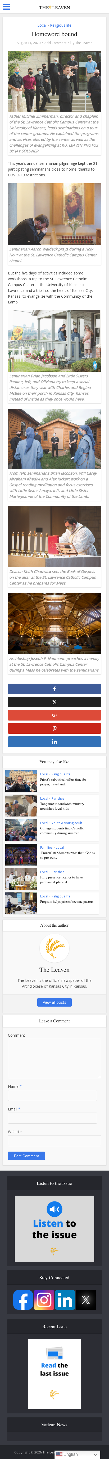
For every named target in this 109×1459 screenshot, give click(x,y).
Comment (16, 1035)
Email (14, 1109)
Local (42, 25)
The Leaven (83, 43)
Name (15, 1086)
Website (15, 1131)
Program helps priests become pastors (66, 901)
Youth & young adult (67, 823)
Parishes (58, 798)
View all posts (54, 1002)
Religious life (60, 25)
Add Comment (55, 43)
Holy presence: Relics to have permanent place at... (61, 879)
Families (46, 847)
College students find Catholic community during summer (62, 830)
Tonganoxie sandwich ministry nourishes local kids (62, 806)
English (70, 1454)
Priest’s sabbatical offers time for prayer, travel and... (63, 781)
